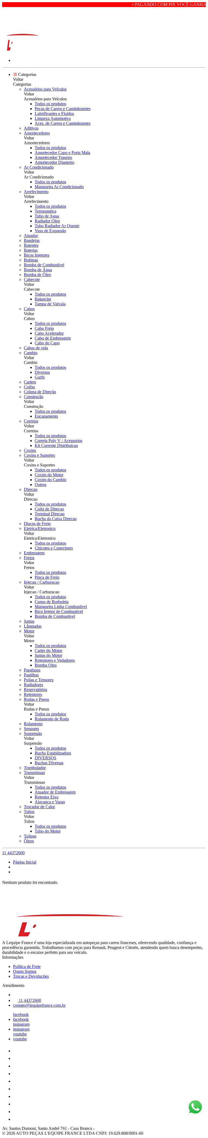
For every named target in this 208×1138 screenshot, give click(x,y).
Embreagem (34, 553)
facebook (21, 1014)
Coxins (30, 450)
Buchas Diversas (49, 762)
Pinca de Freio (47, 577)
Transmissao (34, 772)
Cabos (29, 308)
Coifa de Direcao (49, 509)
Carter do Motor (48, 650)
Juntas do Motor (48, 655)
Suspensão (33, 733)
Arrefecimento (36, 191)
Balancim (43, 299)
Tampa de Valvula (50, 304)
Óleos (29, 841)
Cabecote (32, 279)
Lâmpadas (32, 626)
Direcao (30, 489)
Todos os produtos (50, 103)
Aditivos (31, 128)
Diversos (42, 372)
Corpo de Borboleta (52, 601)
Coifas (29, 387)
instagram (21, 1024)
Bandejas (32, 240)
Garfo (40, 377)
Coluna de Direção (40, 391)
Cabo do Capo (47, 343)
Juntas (29, 621)
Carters (30, 382)
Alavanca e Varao (50, 802)
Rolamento (33, 723)
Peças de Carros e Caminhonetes (62, 108)
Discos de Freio (37, 523)
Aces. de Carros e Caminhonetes (62, 123)
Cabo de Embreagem (53, 338)
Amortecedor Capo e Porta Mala (62, 152)
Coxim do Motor (49, 474)
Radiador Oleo (47, 221)
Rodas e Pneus (36, 699)
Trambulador (35, 767)
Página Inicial (24, 862)
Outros (40, 484)
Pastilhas (31, 675)
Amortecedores (37, 133)
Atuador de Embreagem (55, 792)
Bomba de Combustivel (55, 616)
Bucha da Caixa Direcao (56, 518)
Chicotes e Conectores (54, 548)
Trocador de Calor (39, 806)
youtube (20, 1034)
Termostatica (45, 211)
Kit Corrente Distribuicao (56, 445)
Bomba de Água (38, 269)
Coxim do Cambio (50, 479)
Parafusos (32, 670)
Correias (31, 421)
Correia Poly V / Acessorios (58, 440)
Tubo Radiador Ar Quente (57, 225)
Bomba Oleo (46, 665)
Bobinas (31, 260)
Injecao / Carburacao (41, 582)
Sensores (31, 728)
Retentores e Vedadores (55, 660)
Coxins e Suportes (39, 455)
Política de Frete (27, 966)
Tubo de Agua (47, 216)
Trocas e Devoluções (31, 976)
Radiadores (33, 684)
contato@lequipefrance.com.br (39, 1005)
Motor (29, 631)
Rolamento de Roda (52, 719)
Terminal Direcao (49, 514)
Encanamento (46, 416)
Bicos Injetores (36, 255)
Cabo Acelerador (49, 333)
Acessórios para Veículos (45, 89)
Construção (33, 396)
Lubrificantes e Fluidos (54, 113)
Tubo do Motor (48, 831)
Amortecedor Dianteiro (54, 162)
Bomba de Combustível (44, 265)
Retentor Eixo (46, 797)
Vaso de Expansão (50, 230)
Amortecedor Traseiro (53, 157)
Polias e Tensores (38, 679)
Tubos (29, 811)
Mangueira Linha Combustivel (61, 606)
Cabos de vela (36, 348)
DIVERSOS (45, 758)
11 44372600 (13, 853)
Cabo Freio (44, 328)
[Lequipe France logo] (22, 51)
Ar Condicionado (39, 167)
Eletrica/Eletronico (40, 528)
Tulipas (30, 836)
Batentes (31, 245)
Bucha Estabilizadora (53, 753)
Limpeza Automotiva (53, 118)
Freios (29, 557)
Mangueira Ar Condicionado (59, 186)
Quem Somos (24, 971)
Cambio (30, 352)
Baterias (31, 250)
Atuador (31, 235)
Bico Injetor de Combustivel (59, 611)
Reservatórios (35, 689)
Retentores (33, 694)
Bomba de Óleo (37, 274)
